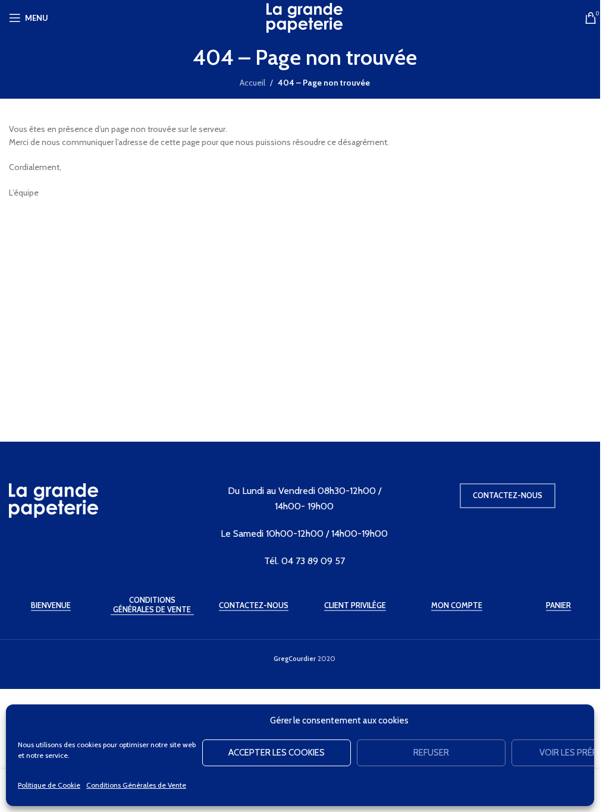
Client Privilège (355, 605)
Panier (558, 605)
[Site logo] (304, 16)
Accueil (252, 82)
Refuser (431, 752)
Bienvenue (51, 605)
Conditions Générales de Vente (136, 784)
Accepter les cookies (276, 752)
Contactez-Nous (253, 605)
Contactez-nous (507, 495)
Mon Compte (456, 605)
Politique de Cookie (49, 784)
